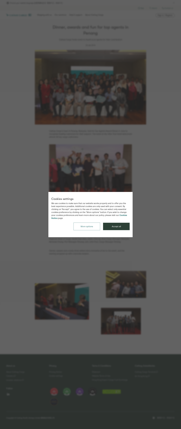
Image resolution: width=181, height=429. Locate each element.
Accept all (116, 226)
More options (87, 226)
